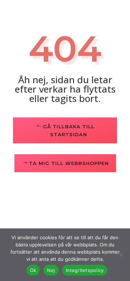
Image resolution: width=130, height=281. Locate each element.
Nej (51, 270)
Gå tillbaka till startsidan (69, 130)
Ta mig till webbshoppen (69, 163)
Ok (33, 270)
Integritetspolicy (85, 270)
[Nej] (121, 254)
